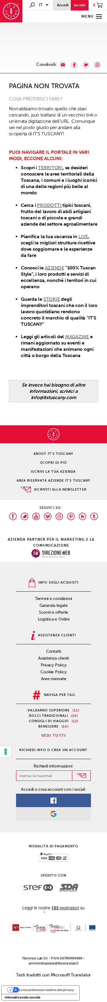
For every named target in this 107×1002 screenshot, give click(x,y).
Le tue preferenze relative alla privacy (46, 990)
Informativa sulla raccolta (22, 997)
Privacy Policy (54, 665)
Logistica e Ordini (54, 619)
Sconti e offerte (53, 612)
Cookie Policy (53, 671)
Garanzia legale (54, 605)
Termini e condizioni (53, 598)
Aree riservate (53, 678)
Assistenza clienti (53, 658)
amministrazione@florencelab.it (53, 963)
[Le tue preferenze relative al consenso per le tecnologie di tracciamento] (5, 751)
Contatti (53, 651)
